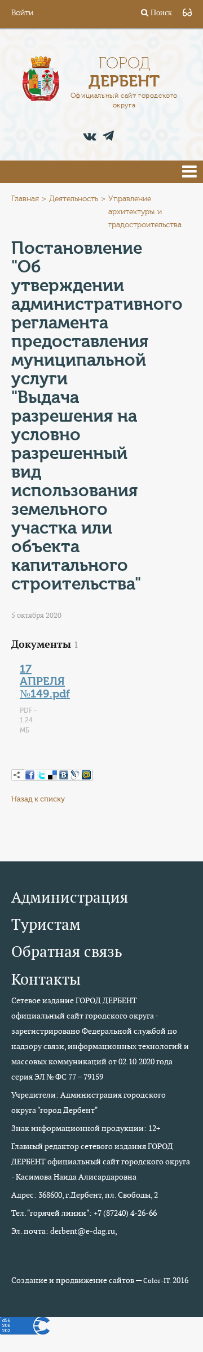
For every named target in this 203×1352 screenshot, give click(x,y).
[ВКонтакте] (63, 774)
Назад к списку (38, 799)
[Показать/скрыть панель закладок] (17, 775)
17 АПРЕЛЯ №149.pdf (45, 681)
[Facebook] (29, 774)
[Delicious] (52, 774)
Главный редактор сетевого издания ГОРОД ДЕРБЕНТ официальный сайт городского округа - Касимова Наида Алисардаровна (100, 1161)
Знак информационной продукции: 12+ (85, 1128)
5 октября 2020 (36, 615)
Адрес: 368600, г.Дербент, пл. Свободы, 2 (84, 1195)
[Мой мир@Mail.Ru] (86, 774)
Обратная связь (66, 951)
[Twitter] (41, 774)
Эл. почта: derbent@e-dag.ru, (64, 1231)
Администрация (69, 897)
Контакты (46, 979)
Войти (22, 13)
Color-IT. (157, 1280)
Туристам (46, 924)
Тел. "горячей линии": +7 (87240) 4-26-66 (84, 1213)
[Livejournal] (75, 774)
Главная (25, 198)
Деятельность (73, 198)
